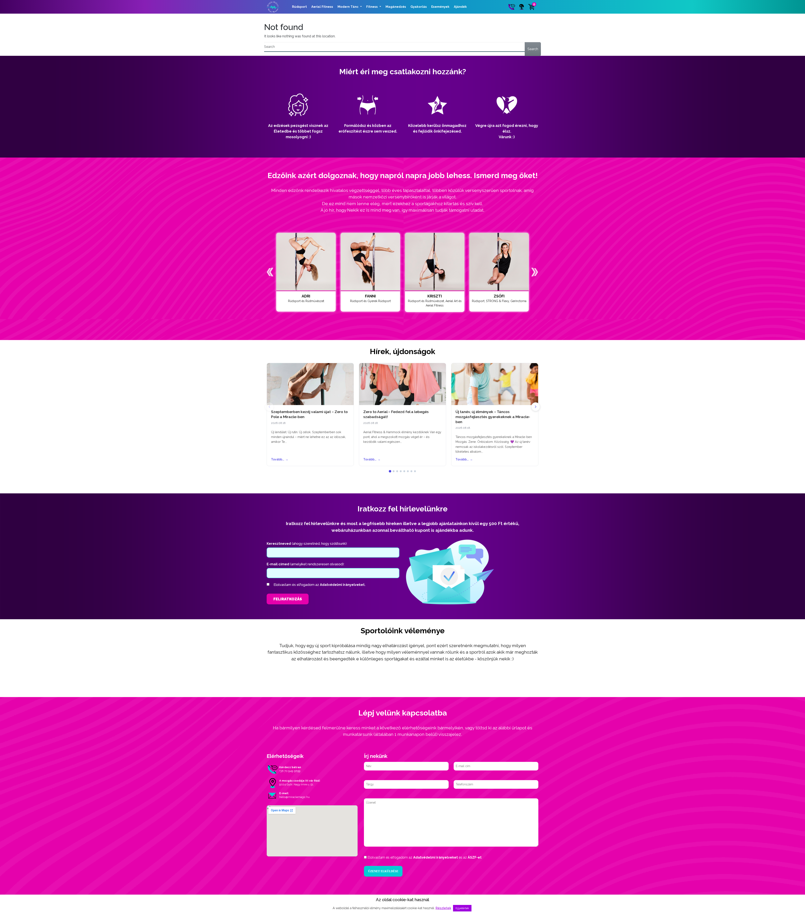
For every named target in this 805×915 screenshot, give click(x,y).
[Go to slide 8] (415, 471)
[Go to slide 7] (411, 471)
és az (424, 857)
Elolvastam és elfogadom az (319, 585)
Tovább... (279, 459)
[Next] (535, 406)
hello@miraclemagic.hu (294, 797)
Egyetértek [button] (462, 908)
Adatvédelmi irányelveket (435, 857)
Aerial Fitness (322, 7)
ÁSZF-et (475, 857)
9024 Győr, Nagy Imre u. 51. (296, 784)
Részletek (443, 908)
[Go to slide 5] (404, 471)
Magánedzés (396, 7)
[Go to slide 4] (401, 471)
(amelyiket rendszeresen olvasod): (305, 564)
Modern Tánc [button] (348, 7)
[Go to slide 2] (394, 471)
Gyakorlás (418, 7)
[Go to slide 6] (408, 471)
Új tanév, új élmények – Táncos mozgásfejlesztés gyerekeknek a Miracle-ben (493, 416)
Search (532, 49)
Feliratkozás (287, 599)
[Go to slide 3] (397, 471)
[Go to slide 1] (390, 471)
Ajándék (460, 7)
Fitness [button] (372, 7)
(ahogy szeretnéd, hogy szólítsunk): (307, 544)
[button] (270, 272)
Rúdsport (299, 7)
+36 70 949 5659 (289, 771)
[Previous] (269, 406)
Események (440, 7)
